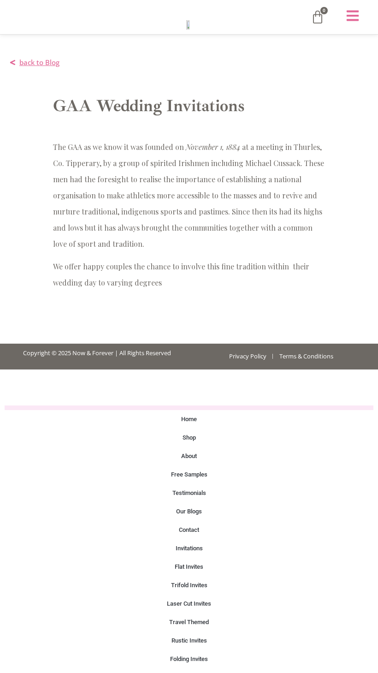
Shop (189, 437)
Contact (189, 529)
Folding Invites (189, 658)
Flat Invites (189, 566)
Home (189, 419)
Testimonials (189, 492)
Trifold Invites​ (189, 585)
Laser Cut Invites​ (189, 603)
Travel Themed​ (189, 622)
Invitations (189, 548)
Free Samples (189, 474)
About (189, 456)
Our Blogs (189, 511)
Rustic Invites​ (189, 640)
